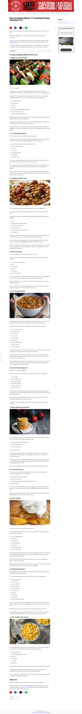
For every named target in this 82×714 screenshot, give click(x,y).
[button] (66, 50)
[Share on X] (1, 358)
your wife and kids (28, 685)
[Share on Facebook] (1, 355)
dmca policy (47, 712)
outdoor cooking (13, 42)
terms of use (34, 712)
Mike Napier (12, 696)
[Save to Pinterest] (1, 353)
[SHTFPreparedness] (41, 6)
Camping (11, 699)
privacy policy (41, 712)
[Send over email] (1, 361)
